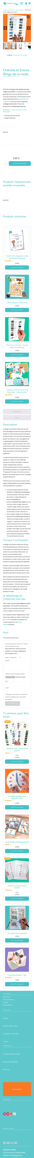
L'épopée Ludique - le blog (10, 1026)
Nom (6, 681)
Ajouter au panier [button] (17, 267)
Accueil (5, 10)
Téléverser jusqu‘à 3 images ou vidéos (15, 674)
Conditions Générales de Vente (11, 1054)
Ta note (7, 657)
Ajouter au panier (19, 163)
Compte (5, 1041)
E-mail (7, 687)
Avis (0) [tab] (17, 417)
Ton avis (7, 660)
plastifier (7, 619)
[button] (29, 3)
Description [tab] (17, 411)
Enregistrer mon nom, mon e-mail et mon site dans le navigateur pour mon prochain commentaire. (16, 697)
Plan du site (6, 1069)
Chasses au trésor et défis (15, 10)
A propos (5, 1018)
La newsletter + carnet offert (11, 1033)
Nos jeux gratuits (7, 1005)
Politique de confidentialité (10, 1062)
